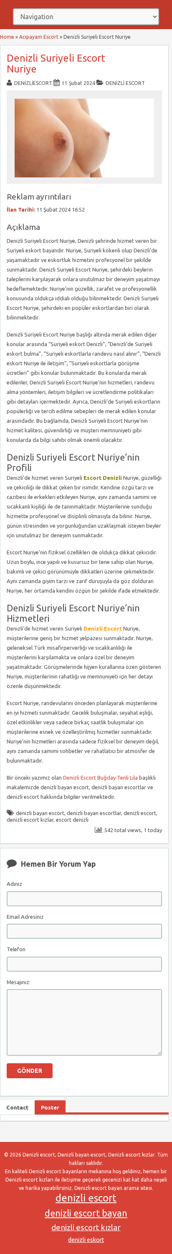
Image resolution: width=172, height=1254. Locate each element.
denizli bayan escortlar (94, 813)
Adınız (14, 884)
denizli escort (140, 813)
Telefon (16, 949)
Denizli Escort (125, 83)
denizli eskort (86, 1240)
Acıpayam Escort (38, 37)
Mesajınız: (18, 982)
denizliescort (33, 83)
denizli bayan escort (40, 813)
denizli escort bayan (86, 1213)
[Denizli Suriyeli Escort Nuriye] (84, 179)
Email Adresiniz (25, 917)
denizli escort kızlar (30, 820)
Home (7, 37)
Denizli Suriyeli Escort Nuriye (56, 63)
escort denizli (72, 820)
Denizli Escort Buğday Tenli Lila (100, 777)
